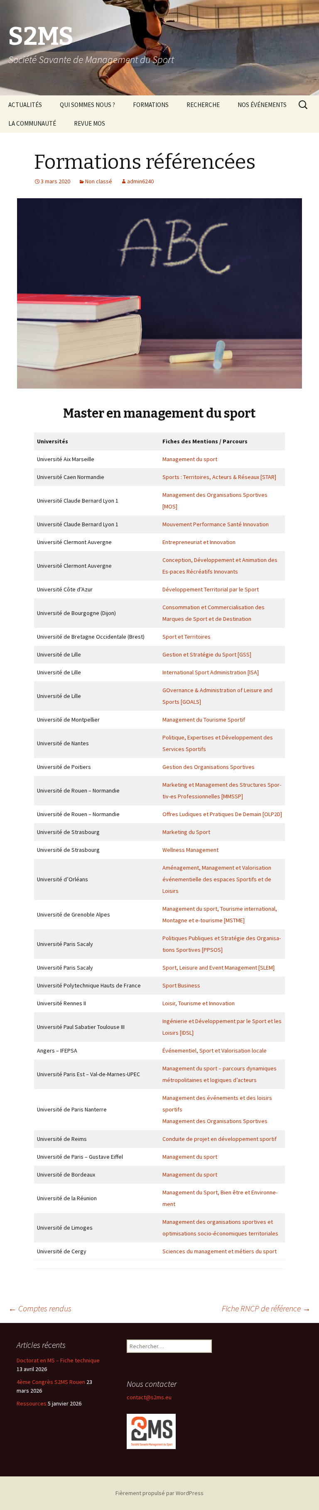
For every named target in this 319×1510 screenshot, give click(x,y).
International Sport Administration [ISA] (210, 672)
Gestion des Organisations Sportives (208, 767)
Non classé (98, 181)
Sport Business (181, 985)
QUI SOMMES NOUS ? (87, 105)
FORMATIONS (151, 105)
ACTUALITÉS (25, 105)
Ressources (32, 1403)
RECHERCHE (203, 105)
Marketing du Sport (186, 832)
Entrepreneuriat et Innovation (199, 542)
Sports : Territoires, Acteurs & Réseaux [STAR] (219, 477)
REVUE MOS (89, 123)
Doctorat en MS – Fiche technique (58, 1360)
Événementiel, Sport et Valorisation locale (214, 1050)
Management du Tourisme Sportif (203, 719)
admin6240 (140, 181)
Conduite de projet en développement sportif (219, 1139)
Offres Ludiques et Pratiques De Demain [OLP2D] (222, 814)
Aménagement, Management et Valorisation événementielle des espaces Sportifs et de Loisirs (216, 879)
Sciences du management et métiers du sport (219, 1251)
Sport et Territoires (186, 636)
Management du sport (189, 459)
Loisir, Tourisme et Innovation (198, 1003)
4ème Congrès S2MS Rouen (51, 1382)
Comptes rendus (39, 1308)
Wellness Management (190, 849)
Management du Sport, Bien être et (206, 1192)
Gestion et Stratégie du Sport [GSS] (206, 654)
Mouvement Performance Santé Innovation (215, 524)
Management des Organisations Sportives (214, 1121)
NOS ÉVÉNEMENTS (262, 105)
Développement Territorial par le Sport (210, 589)
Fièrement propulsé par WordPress (159, 1493)
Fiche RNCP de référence (266, 1308)
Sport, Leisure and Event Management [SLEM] (218, 967)
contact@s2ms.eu (149, 1397)
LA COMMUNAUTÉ (32, 123)
